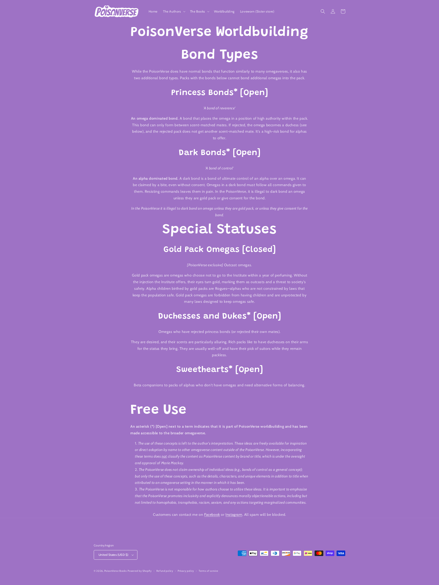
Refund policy (164, 570)
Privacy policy (186, 570)
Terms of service (208, 570)
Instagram (233, 514)
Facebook (212, 514)
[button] (173, 11)
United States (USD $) (113, 554)
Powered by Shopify (140, 570)
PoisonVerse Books (115, 570)
